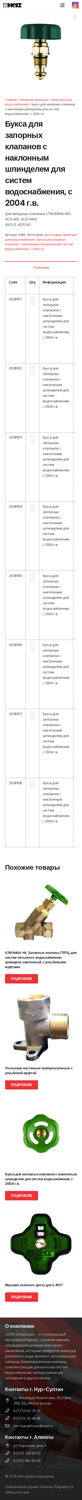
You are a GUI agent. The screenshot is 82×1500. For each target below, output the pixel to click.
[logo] (12, 5)
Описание (41, 267)
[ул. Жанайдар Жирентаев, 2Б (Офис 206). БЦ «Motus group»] (9, 1400)
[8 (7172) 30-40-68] (9, 1418)
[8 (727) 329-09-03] (9, 1453)
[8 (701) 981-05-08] (9, 1460)
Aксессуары (52, 235)
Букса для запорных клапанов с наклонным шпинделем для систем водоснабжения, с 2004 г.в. (39, 244)
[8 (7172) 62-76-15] (9, 1410)
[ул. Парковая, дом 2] (9, 1445)
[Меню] (62, 5)
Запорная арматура (34, 100)
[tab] (41, 267)
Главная (11, 100)
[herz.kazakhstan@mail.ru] (9, 1426)
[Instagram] (75, 5)
